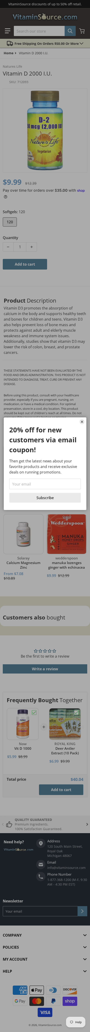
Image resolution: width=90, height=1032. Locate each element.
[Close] (81, 421)
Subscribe (45, 497)
